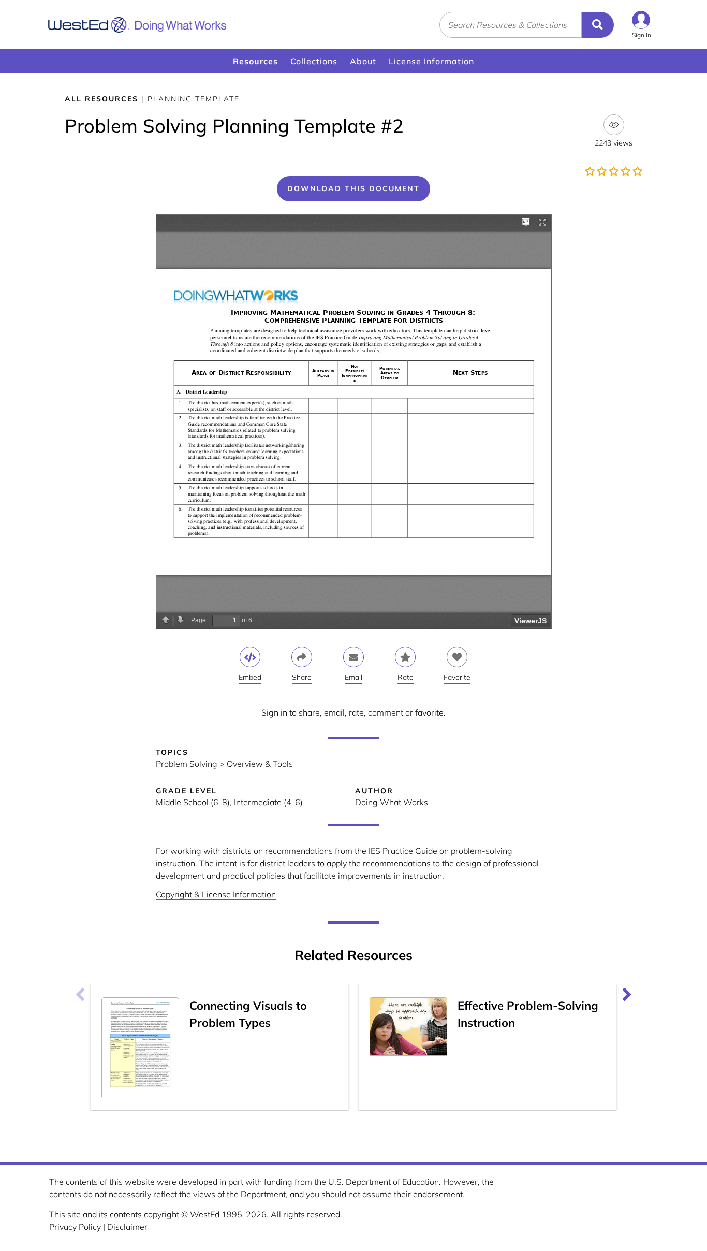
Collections (313, 61)
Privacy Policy (75, 1226)
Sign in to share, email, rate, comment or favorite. (353, 712)
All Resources (101, 99)
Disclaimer (127, 1226)
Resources (255, 61)
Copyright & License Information (216, 894)
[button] (641, 24)
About (363, 61)
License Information (431, 61)
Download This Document (353, 188)
